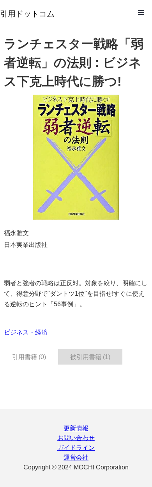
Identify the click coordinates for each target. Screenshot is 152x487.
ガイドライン (76, 447)
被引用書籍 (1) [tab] (90, 357)
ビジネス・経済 (26, 332)
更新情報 (76, 428)
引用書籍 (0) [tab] (29, 357)
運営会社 (76, 457)
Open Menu (141, 12)
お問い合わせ (76, 438)
